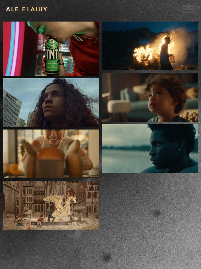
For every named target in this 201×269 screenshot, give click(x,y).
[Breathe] (150, 148)
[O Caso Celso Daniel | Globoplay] (150, 46)
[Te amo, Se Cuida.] (51, 102)
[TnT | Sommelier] (51, 49)
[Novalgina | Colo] (150, 97)
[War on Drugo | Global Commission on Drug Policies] (51, 205)
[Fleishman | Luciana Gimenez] (51, 154)
